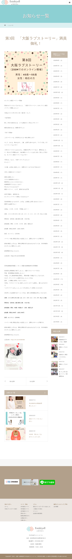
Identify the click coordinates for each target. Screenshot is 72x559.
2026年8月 (57, 60)
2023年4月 (57, 220)
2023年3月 (57, 226)
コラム (35, 504)
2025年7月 (57, 108)
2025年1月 (57, 135)
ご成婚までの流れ (37, 509)
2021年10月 (58, 311)
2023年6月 (57, 210)
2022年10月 (58, 252)
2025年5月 (57, 114)
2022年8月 (57, 263)
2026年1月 (57, 87)
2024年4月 (57, 172)
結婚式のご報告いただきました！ (63, 357)
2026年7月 (57, 65)
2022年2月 (57, 295)
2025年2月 (57, 129)
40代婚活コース (25, 511)
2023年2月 (57, 231)
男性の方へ (23, 513)
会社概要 (56, 506)
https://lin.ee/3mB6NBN (18, 339)
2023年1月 (57, 236)
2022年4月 (58, 284)
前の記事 (12, 381)
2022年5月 (58, 279)
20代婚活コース (25, 506)
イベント (35, 511)
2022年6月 (57, 274)
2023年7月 (57, 204)
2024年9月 (57, 151)
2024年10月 (58, 146)
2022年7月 (57, 268)
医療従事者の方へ (25, 515)
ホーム (6, 506)
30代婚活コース (25, 509)
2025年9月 (57, 98)
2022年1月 (57, 300)
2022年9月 (57, 258)
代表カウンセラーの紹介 (11, 509)
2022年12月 (58, 242)
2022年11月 (58, 247)
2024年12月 (58, 140)
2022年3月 (57, 290)
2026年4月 (57, 76)
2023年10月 (58, 193)
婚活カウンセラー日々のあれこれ (41, 506)
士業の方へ (23, 520)
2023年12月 (58, 183)
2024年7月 (57, 156)
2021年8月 (57, 322)
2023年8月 (57, 199)
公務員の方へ (24, 518)
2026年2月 (57, 81)
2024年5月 (57, 167)
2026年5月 (57, 71)
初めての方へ (8, 504)
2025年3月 (57, 124)
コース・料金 (24, 504)
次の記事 (32, 381)
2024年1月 (57, 178)
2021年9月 (57, 316)
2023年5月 (57, 215)
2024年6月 (57, 162)
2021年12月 (58, 306)
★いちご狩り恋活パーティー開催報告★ (63, 374)
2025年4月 (57, 119)
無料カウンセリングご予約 (60, 504)
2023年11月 (58, 188)
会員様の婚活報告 (37, 513)
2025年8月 (57, 103)
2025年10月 (58, 92)
